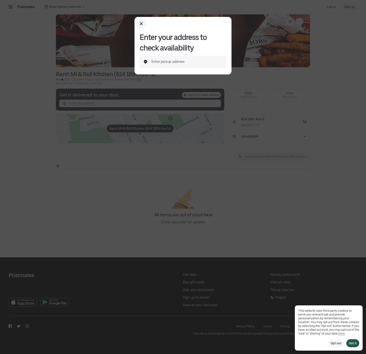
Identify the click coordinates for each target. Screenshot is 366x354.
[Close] (141, 24)
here (341, 333)
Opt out (336, 343)
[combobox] (186, 62)
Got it (353, 343)
